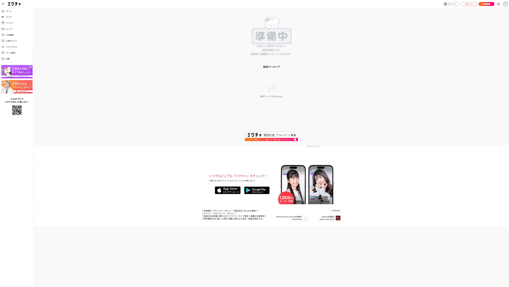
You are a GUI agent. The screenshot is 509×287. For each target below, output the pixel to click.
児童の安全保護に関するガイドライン (220, 216)
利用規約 (207, 210)
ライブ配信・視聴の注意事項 (251, 216)
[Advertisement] (271, 153)
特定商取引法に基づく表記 (215, 218)
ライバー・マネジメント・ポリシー (219, 213)
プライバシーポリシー (223, 210)
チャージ (452, 4)
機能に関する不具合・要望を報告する (245, 218)
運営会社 (238, 210)
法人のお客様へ (250, 210)
